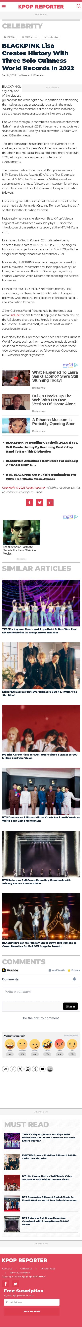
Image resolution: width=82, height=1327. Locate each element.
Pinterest (50, 502)
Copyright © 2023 (14, 487)
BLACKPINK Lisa (29, 37)
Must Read (26, 1124)
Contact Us (26, 1268)
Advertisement (41, 15)
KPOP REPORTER (41, 7)
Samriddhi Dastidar (32, 75)
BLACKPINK (9, 37)
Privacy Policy (47, 1268)
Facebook (29, 502)
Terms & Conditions (20, 1272)
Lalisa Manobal (51, 37)
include (15, 315)
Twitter (39, 502)
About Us (7, 1268)
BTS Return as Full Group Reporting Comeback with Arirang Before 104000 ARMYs (45, 1221)
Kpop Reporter (35, 487)
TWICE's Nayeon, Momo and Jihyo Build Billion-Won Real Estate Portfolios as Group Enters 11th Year (48, 1137)
